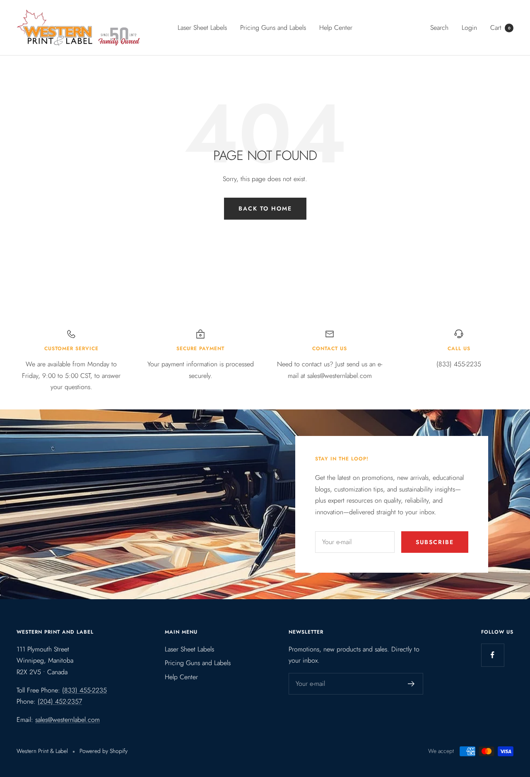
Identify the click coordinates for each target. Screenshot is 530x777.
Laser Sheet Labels (202, 27)
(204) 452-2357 (60, 701)
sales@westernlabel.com (67, 719)
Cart (500, 27)
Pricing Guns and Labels (273, 27)
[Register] (411, 684)
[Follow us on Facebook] (492, 655)
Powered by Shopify (104, 751)
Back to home (265, 208)
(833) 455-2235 (84, 690)
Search (439, 27)
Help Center (335, 27)
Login (469, 27)
